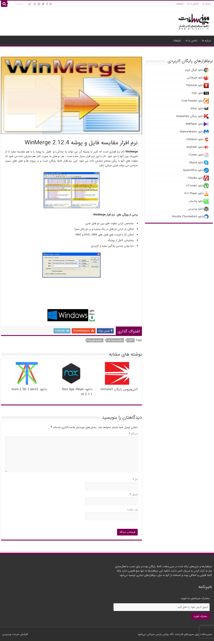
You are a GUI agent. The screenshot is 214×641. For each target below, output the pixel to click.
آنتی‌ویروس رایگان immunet (119, 389)
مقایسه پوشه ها (115, 340)
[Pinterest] (39, 3)
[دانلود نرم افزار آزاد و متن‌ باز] (194, 21)
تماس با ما (193, 4)
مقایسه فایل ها (95, 340)
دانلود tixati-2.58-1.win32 (29, 389)
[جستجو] (4, 4)
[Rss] (50, 3)
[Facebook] (47, 3)
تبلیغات (179, 4)
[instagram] (34, 3)
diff (130, 340)
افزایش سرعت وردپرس (15, 634)
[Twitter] (43, 3)
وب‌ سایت (132, 509)
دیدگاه (133, 434)
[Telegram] (29, 3)
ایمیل (134, 494)
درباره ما (207, 4)
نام (135, 479)
